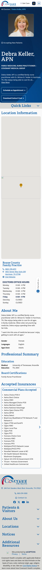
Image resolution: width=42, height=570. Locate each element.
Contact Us (22, 498)
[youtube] (23, 502)
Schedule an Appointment (13, 90)
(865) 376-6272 (10, 269)
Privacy (15, 554)
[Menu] (39, 3)
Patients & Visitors (10, 509)
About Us (10, 519)
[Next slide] (39, 427)
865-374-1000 (22, 493)
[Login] (34, 3)
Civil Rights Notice (30, 566)
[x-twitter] (19, 502)
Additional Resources (11, 544)
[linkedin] (27, 502)
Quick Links (21, 106)
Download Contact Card (12, 98)
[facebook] (14, 502)
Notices (8, 534)
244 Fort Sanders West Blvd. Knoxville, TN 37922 (22, 488)
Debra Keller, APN (19, 9)
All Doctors (5, 9)
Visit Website (10, 277)
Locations (10, 526)
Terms (24, 554)
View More (5, 82)
